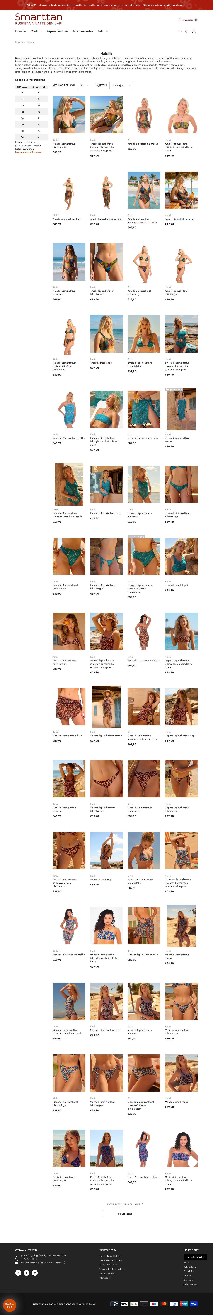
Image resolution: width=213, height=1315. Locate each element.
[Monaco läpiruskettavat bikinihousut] (181, 1001)
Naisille (30, 42)
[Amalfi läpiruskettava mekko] (144, 115)
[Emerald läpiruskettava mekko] (69, 409)
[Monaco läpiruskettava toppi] (106, 1001)
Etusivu (19, 42)
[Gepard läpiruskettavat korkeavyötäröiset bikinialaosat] (69, 850)
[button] (84, 85)
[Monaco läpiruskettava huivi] (144, 926)
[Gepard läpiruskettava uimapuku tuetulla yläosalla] (144, 707)
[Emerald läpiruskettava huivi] (144, 409)
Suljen (196, 5)
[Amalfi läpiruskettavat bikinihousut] (106, 262)
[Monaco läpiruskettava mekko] (69, 926)
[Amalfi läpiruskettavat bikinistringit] (144, 262)
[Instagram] (26, 1273)
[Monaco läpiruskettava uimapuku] (144, 1001)
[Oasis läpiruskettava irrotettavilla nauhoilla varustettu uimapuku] (106, 1148)
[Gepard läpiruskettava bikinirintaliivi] (69, 631)
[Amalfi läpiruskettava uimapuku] (69, 262)
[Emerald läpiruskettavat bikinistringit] (69, 556)
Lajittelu (101, 85)
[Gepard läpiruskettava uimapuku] (69, 779)
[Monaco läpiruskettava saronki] (181, 926)
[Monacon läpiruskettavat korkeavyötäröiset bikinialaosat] (144, 1073)
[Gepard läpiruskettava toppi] (181, 707)
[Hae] (187, 31)
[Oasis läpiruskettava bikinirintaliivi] (69, 1148)
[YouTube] (35, 1273)
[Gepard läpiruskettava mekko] (144, 631)
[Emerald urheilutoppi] (181, 556)
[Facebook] (18, 1273)
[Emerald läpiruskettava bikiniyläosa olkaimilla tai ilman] (106, 409)
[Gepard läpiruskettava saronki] (106, 707)
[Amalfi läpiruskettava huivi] (69, 190)
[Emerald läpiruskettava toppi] (106, 484)
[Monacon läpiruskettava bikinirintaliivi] (144, 850)
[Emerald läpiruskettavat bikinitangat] (106, 556)
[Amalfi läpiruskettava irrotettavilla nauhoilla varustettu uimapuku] (106, 115)
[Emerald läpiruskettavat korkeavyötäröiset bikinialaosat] (144, 556)
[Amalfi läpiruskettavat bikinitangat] (181, 262)
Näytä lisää (125, 1213)
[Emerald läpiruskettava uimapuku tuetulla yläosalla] (69, 484)
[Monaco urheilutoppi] (181, 1073)
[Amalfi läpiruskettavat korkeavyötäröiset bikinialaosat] (69, 334)
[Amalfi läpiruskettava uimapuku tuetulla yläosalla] (144, 190)
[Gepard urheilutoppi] (106, 850)
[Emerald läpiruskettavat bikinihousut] (181, 484)
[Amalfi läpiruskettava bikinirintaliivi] (69, 115)
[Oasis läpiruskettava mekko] (144, 1148)
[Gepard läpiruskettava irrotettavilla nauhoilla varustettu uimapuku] (106, 631)
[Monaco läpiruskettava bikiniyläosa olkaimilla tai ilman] (106, 926)
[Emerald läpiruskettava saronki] (181, 409)
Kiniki (56, 140)
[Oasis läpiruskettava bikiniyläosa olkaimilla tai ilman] (181, 1148)
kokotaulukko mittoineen (28, 152)
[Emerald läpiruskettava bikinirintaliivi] (144, 334)
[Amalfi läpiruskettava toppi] (181, 190)
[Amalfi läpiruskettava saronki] (106, 190)
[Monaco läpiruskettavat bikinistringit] (69, 1073)
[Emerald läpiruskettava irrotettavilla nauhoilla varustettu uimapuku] (181, 334)
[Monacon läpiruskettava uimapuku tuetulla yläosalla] (69, 1001)
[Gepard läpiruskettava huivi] (69, 707)
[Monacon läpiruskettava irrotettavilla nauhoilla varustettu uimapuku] (181, 850)
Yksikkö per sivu (64, 85)
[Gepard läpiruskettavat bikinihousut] (106, 779)
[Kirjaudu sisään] (194, 31)
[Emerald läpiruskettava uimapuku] (144, 484)
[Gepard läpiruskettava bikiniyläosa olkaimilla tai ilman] (181, 631)
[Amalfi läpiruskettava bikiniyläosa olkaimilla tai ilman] (181, 115)
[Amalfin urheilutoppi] (106, 334)
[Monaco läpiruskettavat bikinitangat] (106, 1073)
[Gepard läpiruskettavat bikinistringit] (144, 779)
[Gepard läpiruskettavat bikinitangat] (181, 779)
